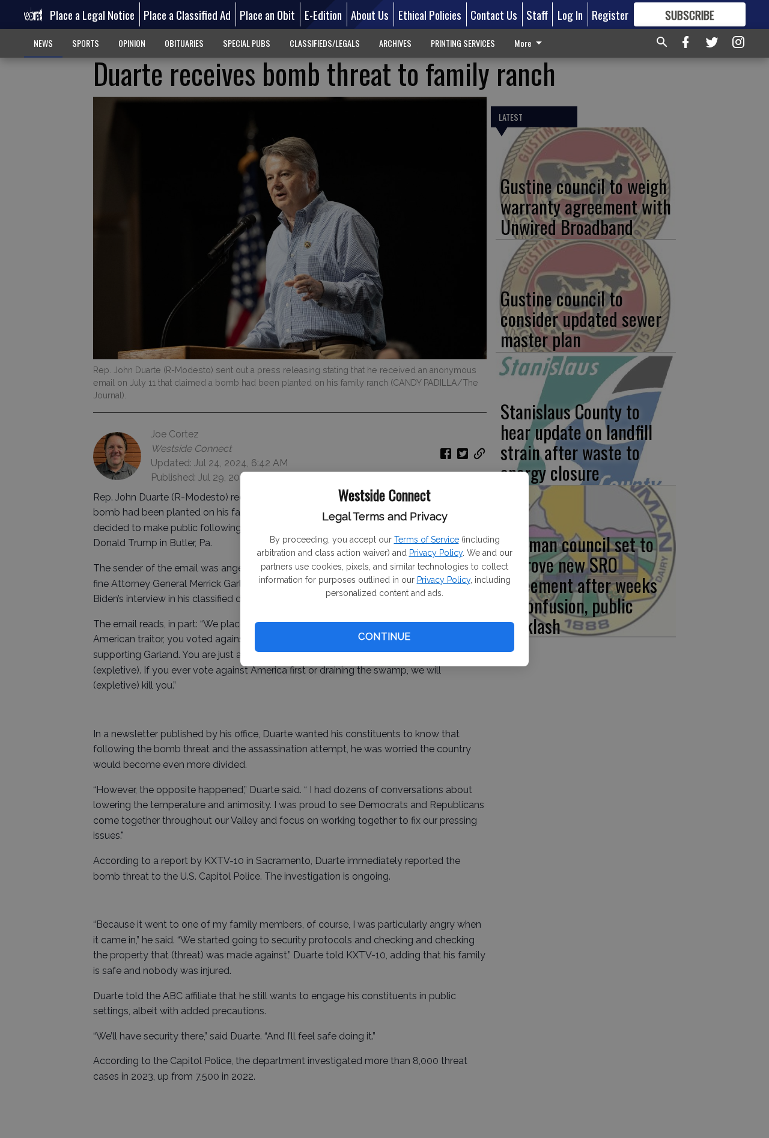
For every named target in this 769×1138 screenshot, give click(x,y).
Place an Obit (267, 14)
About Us (370, 14)
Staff (537, 14)
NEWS (43, 43)
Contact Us (493, 14)
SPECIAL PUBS (246, 43)
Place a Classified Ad (187, 14)
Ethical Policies (429, 14)
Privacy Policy (436, 553)
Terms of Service (426, 539)
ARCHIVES (395, 43)
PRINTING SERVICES (463, 43)
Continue (384, 636)
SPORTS (85, 43)
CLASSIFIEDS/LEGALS (325, 43)
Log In (570, 14)
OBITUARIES (184, 43)
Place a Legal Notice (92, 14)
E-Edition (323, 14)
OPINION (131, 43)
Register (610, 14)
